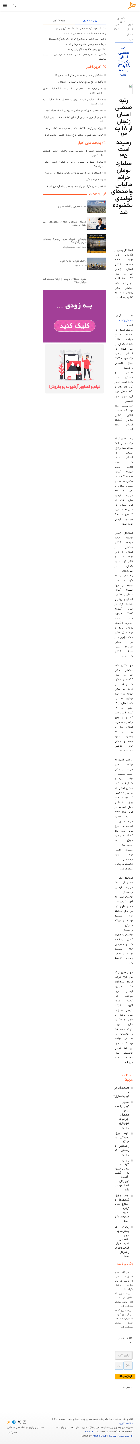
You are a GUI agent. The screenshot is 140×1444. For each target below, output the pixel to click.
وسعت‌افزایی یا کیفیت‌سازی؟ (71, 207)
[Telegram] (14, 1422)
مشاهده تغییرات (125, 1423)
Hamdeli (89, 1432)
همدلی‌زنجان (125, 320)
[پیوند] (14, 5)
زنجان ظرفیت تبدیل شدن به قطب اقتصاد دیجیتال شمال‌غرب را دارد (122, 1175)
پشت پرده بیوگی (94, 180)
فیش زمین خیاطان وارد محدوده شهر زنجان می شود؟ (75, 186)
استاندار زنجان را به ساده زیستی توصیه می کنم (78, 75)
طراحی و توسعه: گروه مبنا (121, 1436)
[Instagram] (24, 1422)
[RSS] (8, 1422)
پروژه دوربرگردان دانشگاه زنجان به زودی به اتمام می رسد (73, 128)
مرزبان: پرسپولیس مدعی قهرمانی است (86, 44)
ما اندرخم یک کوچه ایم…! (73, 261)
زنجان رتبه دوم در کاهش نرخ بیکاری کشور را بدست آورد (74, 135)
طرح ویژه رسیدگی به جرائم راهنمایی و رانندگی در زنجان (122, 1144)
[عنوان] (132, 6)
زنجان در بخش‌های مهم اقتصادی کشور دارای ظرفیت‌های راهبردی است (122, 1241)
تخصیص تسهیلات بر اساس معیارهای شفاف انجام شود (74, 110)
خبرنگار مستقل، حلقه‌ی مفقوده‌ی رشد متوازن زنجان (65, 223)
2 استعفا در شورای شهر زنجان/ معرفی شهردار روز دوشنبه (74, 173)
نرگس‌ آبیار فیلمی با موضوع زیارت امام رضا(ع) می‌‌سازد (77, 39)
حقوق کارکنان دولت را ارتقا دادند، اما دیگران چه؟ (65, 280)
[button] (5, 5)
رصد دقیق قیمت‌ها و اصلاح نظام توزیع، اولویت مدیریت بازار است (122, 1208)
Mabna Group (99, 1436)
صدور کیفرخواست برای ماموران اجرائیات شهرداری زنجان (122, 1115)
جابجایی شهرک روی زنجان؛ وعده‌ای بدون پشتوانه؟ (65, 240)
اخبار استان (122, 20)
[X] (19, 1422)
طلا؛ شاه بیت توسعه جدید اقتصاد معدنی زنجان (81, 28)
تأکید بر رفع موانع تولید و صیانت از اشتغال (81, 82)
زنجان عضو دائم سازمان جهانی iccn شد (85, 34)
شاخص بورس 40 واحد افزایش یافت (87, 49)
